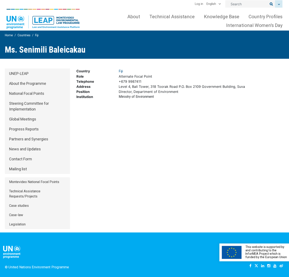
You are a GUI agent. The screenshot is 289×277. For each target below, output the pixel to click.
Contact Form (20, 159)
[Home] (43, 19)
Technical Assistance (172, 16)
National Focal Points (26, 93)
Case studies (19, 206)
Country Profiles (265, 16)
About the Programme (27, 83)
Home (9, 35)
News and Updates (25, 149)
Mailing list (18, 169)
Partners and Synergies (28, 139)
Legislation (17, 224)
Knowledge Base (221, 16)
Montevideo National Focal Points (34, 182)
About (133, 16)
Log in (199, 4)
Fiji (37, 35)
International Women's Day (254, 25)
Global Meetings (22, 119)
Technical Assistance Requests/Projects (24, 193)
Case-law (16, 215)
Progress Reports (24, 129)
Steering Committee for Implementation (29, 106)
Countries (24, 35)
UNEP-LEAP (19, 73)
